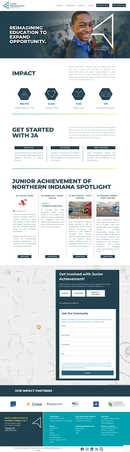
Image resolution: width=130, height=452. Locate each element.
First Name (65, 335)
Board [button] (51, 433)
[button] (62, 5)
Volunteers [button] (54, 416)
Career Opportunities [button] (57, 440)
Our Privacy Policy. (80, 367)
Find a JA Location (108, 435)
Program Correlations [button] (83, 421)
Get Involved (119, 5)
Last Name (65, 344)
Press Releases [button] (55, 437)
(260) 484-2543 (10, 430)
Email (64, 326)
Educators (28, 148)
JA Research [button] (54, 435)
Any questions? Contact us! (69, 303)
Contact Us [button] (10, 428)
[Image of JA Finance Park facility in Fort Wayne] (107, 210)
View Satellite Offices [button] (109, 432)
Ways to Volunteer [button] (56, 418)
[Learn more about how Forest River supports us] (75, 404)
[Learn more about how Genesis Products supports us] (117, 404)
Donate (65, 293)
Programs (70, 5)
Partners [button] (105, 416)
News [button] (51, 442)
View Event (24, 256)
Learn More (52, 256)
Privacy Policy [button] (34, 448)
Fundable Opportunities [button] (110, 418)
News (91, 5)
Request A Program (95, 293)
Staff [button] (51, 430)
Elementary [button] (79, 428)
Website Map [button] (54, 448)
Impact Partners (101, 148)
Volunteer (78, 293)
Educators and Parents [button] (85, 416)
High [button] (77, 433)
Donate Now (102, 5)
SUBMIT (88, 373)
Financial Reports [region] (107, 423)
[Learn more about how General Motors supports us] (96, 404)
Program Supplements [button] (84, 418)
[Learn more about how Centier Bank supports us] (13, 404)
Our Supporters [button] (107, 421)
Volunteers (65, 148)
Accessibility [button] (45, 448)
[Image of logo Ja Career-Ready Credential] (52, 205)
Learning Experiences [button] (85, 426)
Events (81, 5)
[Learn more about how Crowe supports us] (34, 404)
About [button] (52, 426)
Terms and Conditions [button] (21, 448)
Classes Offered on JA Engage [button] (60, 421)
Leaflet (108, 384)
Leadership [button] (53, 428)
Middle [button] (78, 430)
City (63, 353)
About (59, 5)
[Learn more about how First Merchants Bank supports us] (55, 404)
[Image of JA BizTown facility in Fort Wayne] (80, 211)
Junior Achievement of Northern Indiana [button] (109, 429)
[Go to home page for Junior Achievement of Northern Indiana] (14, 5)
